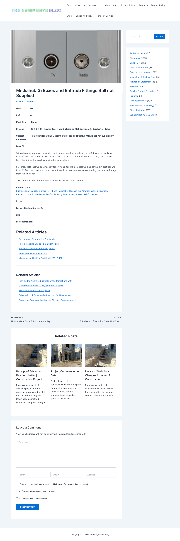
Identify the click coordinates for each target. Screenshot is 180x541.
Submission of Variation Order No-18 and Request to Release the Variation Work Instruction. (62, 191)
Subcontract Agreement (142, 115)
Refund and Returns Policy (152, 5)
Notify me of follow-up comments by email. (37, 491)
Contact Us (95, 5)
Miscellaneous (137, 86)
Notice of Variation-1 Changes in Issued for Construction (99, 375)
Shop (69, 15)
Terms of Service (104, 15)
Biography (135, 58)
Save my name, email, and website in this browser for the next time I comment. (54, 484)
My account (110, 5)
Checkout (80, 5)
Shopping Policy (84, 15)
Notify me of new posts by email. (33, 498)
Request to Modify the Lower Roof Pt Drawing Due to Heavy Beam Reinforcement (57, 194)
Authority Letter (138, 53)
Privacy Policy (128, 5)
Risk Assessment (138, 100)
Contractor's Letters (140, 72)
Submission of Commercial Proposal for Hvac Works (45, 295)
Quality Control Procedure (143, 91)
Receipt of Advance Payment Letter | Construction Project (29, 375)
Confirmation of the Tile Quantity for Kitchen (41, 285)
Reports (134, 96)
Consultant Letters (139, 67)
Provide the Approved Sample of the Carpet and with (45, 281)
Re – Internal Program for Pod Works (37, 239)
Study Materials (137, 110)
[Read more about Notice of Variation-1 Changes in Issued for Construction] (100, 355)
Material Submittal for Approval (34, 290)
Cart (69, 5)
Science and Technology (142, 105)
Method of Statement (140, 81)
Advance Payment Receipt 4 (33, 253)
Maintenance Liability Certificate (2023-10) (40, 258)
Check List (135, 62)
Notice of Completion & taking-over (37, 248)
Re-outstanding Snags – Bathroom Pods (39, 243)
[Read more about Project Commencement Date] (66, 355)
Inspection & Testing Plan (142, 77)
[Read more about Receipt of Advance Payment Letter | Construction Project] (31, 355)
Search (159, 36)
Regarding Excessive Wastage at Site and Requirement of (47, 300)
